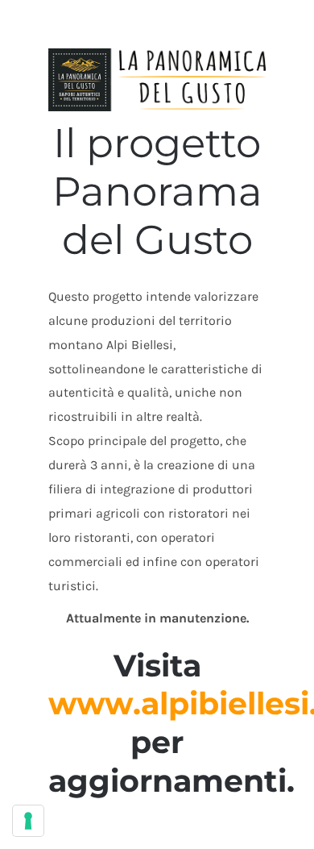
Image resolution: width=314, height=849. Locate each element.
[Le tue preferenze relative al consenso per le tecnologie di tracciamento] (28, 820)
